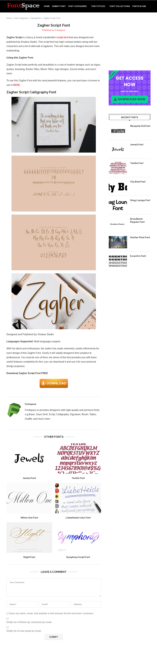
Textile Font (78, 478)
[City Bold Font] (118, 186)
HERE (16, 85)
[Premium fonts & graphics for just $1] (130, 72)
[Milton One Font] (29, 498)
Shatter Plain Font (140, 237)
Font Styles (98, 6)
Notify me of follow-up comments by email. (29, 622)
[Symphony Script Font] (78, 537)
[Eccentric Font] (118, 261)
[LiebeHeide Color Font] (78, 498)
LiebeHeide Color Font (78, 517)
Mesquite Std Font (140, 126)
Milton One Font (29, 517)
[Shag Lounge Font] (118, 205)
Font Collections (120, 6)
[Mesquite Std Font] (118, 131)
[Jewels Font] (29, 458)
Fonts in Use (139, 6)
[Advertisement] (130, 42)
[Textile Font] (78, 458)
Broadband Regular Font (137, 220)
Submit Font (59, 6)
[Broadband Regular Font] (118, 223)
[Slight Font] (29, 537)
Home (47, 6)
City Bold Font (138, 181)
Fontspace (60, 30)
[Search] (149, 19)
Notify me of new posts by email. (23, 631)
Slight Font (29, 557)
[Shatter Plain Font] (118, 242)
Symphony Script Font (78, 557)
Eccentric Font (138, 256)
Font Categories (77, 6)
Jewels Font (29, 478)
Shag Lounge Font (140, 200)
